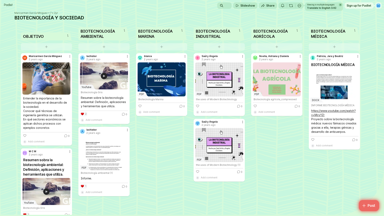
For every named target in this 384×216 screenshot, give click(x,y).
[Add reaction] (24, 135)
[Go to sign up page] (378, 5)
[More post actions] (70, 56)
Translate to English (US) (321, 7)
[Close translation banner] (340, 4)
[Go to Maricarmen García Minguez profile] (24, 57)
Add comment (36, 141)
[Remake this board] (291, 5)
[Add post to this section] (46, 46)
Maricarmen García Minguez (31, 13)
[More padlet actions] (299, 5)
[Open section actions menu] (68, 36)
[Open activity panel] (283, 5)
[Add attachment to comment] (25, 142)
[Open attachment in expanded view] (46, 78)
